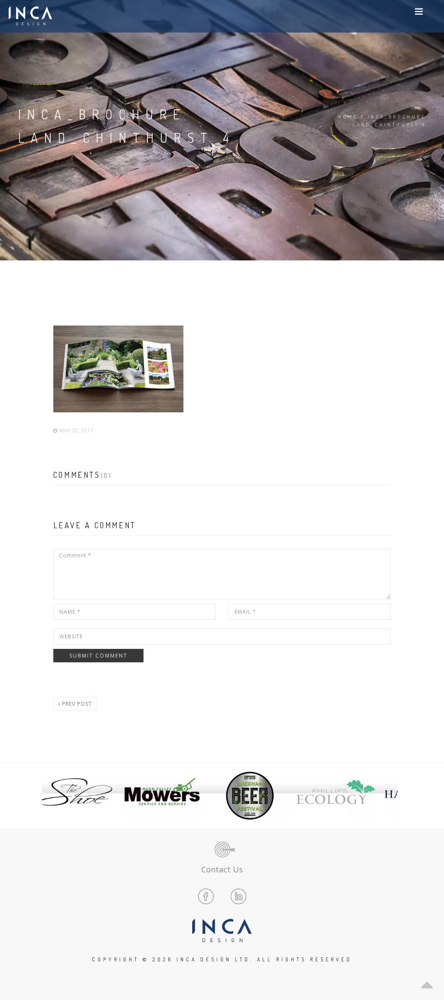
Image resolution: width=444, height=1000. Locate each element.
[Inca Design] (30, 16)
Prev (55, 796)
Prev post (76, 703)
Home (348, 117)
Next (388, 796)
